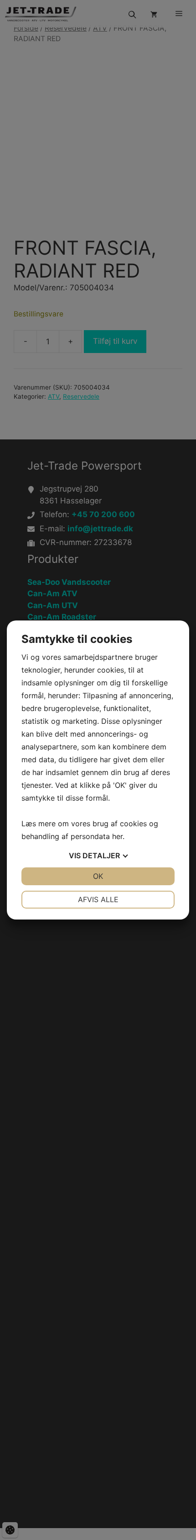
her (117, 836)
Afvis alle (98, 899)
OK (98, 876)
